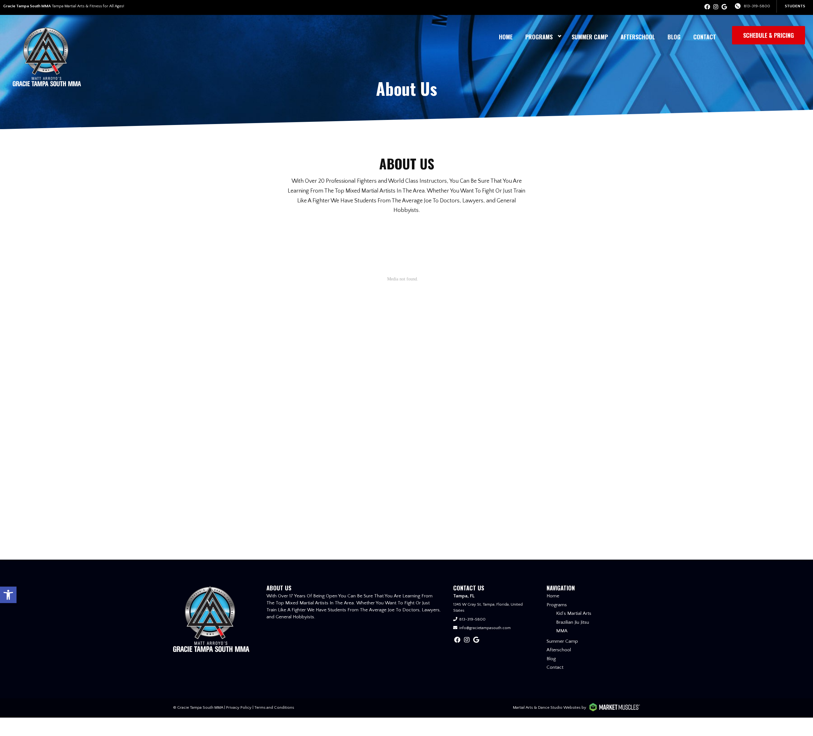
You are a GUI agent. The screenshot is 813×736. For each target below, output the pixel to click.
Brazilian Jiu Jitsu (572, 622)
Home (506, 37)
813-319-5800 (757, 6)
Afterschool (638, 37)
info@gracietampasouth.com (485, 628)
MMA (562, 631)
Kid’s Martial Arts (573, 613)
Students (795, 6)
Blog (674, 37)
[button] (8, 595)
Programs (539, 37)
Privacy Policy (239, 707)
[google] (724, 7)
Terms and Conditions (274, 707)
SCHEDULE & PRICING (768, 35)
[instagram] (715, 7)
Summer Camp (590, 37)
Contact (704, 37)
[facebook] (707, 7)
